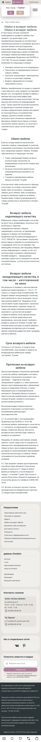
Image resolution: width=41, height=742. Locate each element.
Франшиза (8, 577)
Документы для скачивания (15, 526)
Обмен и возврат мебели (12, 22)
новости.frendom (10, 569)
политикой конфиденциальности (26, 675)
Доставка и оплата (11, 529)
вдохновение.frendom (12, 565)
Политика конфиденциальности (16, 535)
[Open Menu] (35, 10)
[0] (29, 739)
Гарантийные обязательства (15, 513)
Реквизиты (8, 532)
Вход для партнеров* (12, 580)
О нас (6, 562)
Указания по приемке (12, 516)
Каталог (7, 559)
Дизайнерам (9, 574)
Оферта (7, 519)
